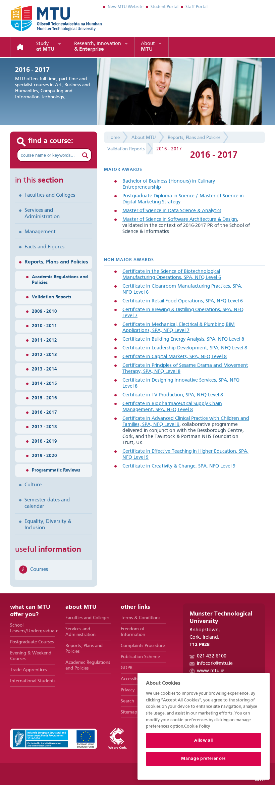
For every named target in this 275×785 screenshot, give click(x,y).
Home (20, 47)
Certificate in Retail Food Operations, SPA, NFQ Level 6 (182, 301)
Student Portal (164, 7)
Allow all (203, 740)
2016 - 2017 (44, 412)
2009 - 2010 (44, 311)
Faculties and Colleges (49, 195)
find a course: (51, 141)
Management (40, 232)
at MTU (45, 46)
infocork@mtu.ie (215, 663)
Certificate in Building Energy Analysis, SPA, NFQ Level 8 (183, 339)
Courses (39, 569)
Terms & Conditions (140, 618)
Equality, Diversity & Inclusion (47, 525)
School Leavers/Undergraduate (32, 628)
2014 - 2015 (44, 383)
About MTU (143, 137)
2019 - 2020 (44, 455)
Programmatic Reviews (56, 470)
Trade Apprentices (28, 670)
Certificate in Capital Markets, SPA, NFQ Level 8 (174, 356)
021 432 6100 (211, 656)
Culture (33, 485)
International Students (32, 681)
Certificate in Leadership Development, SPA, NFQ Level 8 (184, 348)
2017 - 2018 (44, 427)
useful (48, 550)
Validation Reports (51, 297)
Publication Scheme (140, 656)
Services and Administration (42, 213)
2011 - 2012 (44, 340)
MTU (148, 46)
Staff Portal (196, 7)
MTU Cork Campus (48, 18)
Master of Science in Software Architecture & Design (179, 219)
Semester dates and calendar (47, 503)
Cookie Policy (197, 726)
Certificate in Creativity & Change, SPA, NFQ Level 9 (178, 466)
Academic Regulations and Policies (60, 280)
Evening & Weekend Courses (30, 656)
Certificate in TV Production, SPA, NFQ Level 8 (172, 395)
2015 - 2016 (44, 398)
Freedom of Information (133, 632)
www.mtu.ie (210, 671)
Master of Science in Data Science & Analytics (171, 210)
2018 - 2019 (44, 441)
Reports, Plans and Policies (56, 262)
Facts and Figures (44, 247)
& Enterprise (97, 46)
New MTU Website (126, 7)
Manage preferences (203, 758)
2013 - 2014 (44, 369)
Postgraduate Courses (32, 642)
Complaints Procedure (143, 645)
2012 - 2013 (44, 354)
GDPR (126, 668)
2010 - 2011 (44, 326)
